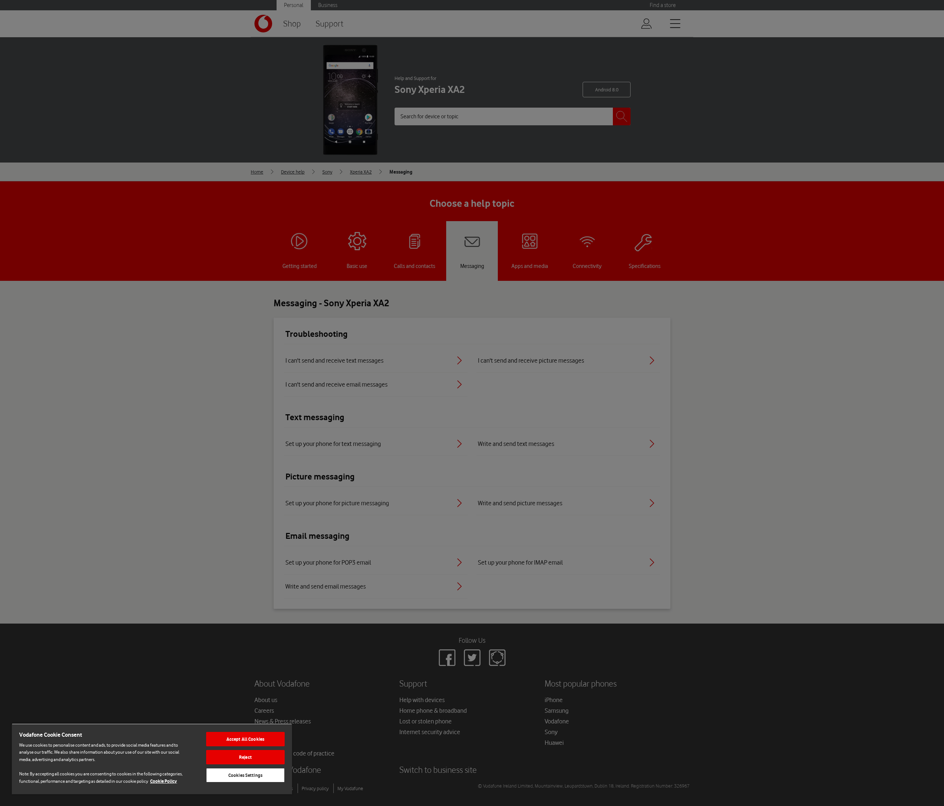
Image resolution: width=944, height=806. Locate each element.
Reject (245, 757)
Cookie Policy (163, 781)
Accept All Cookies (245, 739)
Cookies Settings (245, 775)
